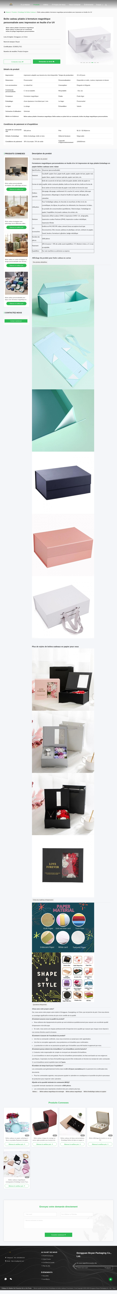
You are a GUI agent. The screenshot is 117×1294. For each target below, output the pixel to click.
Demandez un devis (46, 61)
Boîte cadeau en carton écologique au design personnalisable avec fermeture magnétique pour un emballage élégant (16, 261)
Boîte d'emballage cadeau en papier (95, 1091)
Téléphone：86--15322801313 (15, 1257)
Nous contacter (75, 5)
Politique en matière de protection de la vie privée (17, 1288)
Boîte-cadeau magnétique (74, 1091)
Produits (36, 5)
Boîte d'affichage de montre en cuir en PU (100, 1139)
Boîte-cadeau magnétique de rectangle (52, 1091)
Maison (8, 12)
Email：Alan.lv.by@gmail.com (15, 1261)
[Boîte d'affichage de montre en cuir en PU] (100, 1122)
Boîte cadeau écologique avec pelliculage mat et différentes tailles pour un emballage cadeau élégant (15, 223)
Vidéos (45, 5)
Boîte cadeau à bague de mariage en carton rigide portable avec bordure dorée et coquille (45, 1139)
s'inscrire (108, 1268)
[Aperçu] (11, 4)
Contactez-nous (16, 62)
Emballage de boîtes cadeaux (27, 12)
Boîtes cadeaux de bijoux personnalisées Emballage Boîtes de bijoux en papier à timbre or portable (72, 1139)
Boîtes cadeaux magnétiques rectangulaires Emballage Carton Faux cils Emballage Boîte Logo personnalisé (16, 1181)
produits (14, 12)
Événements (88, 5)
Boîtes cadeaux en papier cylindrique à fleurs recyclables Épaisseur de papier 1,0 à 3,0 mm (17, 1139)
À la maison (25, 5)
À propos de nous (58, 5)
